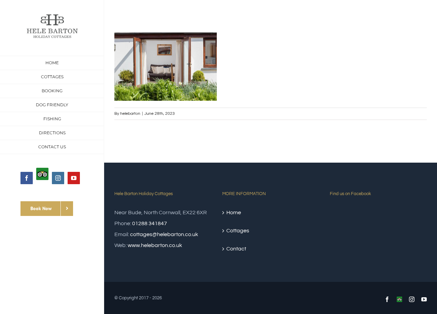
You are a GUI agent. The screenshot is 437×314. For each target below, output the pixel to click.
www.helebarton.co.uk (155, 245)
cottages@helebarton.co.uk (164, 234)
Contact (236, 248)
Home (233, 212)
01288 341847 (149, 223)
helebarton (130, 113)
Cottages (237, 230)
